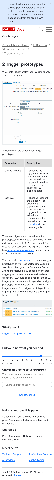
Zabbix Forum (36, 459)
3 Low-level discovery (14, 49)
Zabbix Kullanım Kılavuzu (15, 45)
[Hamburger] (49, 29)
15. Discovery (40, 45)
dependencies (26, 260)
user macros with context (20, 250)
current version (35, 14)
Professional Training (40, 454)
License (17, 475)
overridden (33, 224)
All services (8, 459)
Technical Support (12, 454)
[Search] (41, 29)
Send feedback (27, 395)
